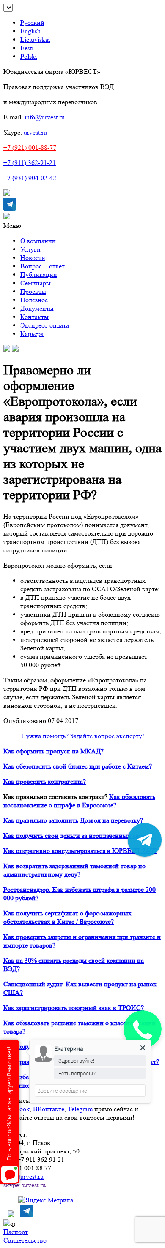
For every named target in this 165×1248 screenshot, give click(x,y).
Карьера (32, 334)
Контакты (34, 317)
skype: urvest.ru (24, 1185)
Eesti (26, 48)
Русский (32, 23)
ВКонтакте (48, 1109)
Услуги (30, 249)
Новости (32, 258)
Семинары (35, 283)
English (30, 31)
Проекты (33, 291)
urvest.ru (35, 132)
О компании (38, 241)
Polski (28, 56)
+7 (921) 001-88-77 (29, 147)
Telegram (80, 1109)
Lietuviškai (35, 39)
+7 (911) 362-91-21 (29, 163)
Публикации (38, 275)
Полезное (34, 300)
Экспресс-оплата (44, 325)
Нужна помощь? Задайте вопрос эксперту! (82, 736)
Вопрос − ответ (42, 266)
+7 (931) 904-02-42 (29, 178)
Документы (37, 308)
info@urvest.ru (45, 117)
